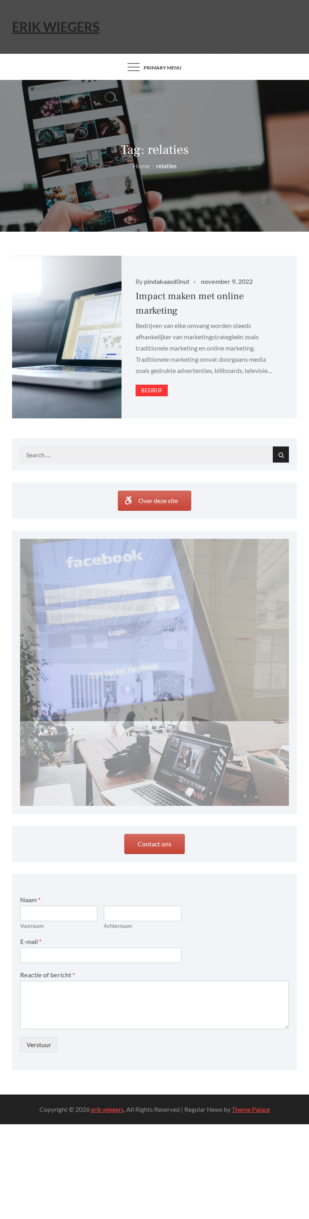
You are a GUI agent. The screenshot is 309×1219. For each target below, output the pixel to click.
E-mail (30, 857)
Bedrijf (151, 390)
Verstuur (39, 960)
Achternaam (118, 841)
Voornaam (32, 841)
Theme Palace (251, 1025)
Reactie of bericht (47, 890)
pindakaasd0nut (167, 281)
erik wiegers (55, 27)
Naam (30, 815)
